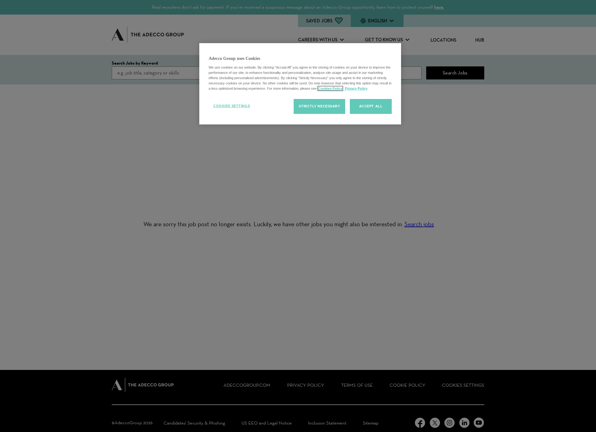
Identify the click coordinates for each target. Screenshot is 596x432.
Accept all (371, 106)
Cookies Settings (231, 106)
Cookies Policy (330, 88)
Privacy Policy (356, 88)
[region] (300, 83)
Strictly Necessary (319, 106)
